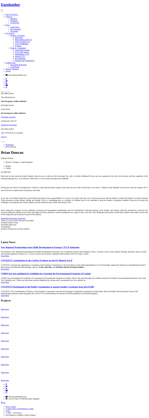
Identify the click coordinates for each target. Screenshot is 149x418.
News (8, 25)
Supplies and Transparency (25, 61)
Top (4, 403)
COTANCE (14, 23)
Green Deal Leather (22, 50)
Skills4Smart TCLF (22, 54)
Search (8, 71)
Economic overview (8, 117)
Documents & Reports (18, 65)
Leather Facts (10, 63)
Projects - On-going (17, 35)
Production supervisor (17, 218)
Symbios (18, 46)
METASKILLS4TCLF (23, 40)
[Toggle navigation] (2, 10)
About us (9, 17)
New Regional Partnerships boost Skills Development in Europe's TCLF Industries (40, 247)
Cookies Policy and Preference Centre (20, 409)
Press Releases (15, 29)
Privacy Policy (11, 407)
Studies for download (9, 125)
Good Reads (14, 67)
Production (10, 145)
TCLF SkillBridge (21, 44)
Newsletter (14, 31)
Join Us (4, 137)
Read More (5, 256)
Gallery (8, 168)
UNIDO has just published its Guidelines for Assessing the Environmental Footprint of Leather (46, 273)
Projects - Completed (18, 48)
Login (8, 411)
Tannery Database (12, 69)
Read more (5, 309)
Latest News (14, 27)
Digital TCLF (20, 56)
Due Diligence (20, 58)
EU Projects (10, 33)
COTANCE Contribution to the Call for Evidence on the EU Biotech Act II (36, 260)
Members (13, 19)
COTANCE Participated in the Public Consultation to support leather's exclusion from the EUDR (47, 287)
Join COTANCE (12, 15)
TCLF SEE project (22, 52)
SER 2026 (19, 38)
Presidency (14, 21)
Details (8, 166)
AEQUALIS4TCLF (22, 42)
